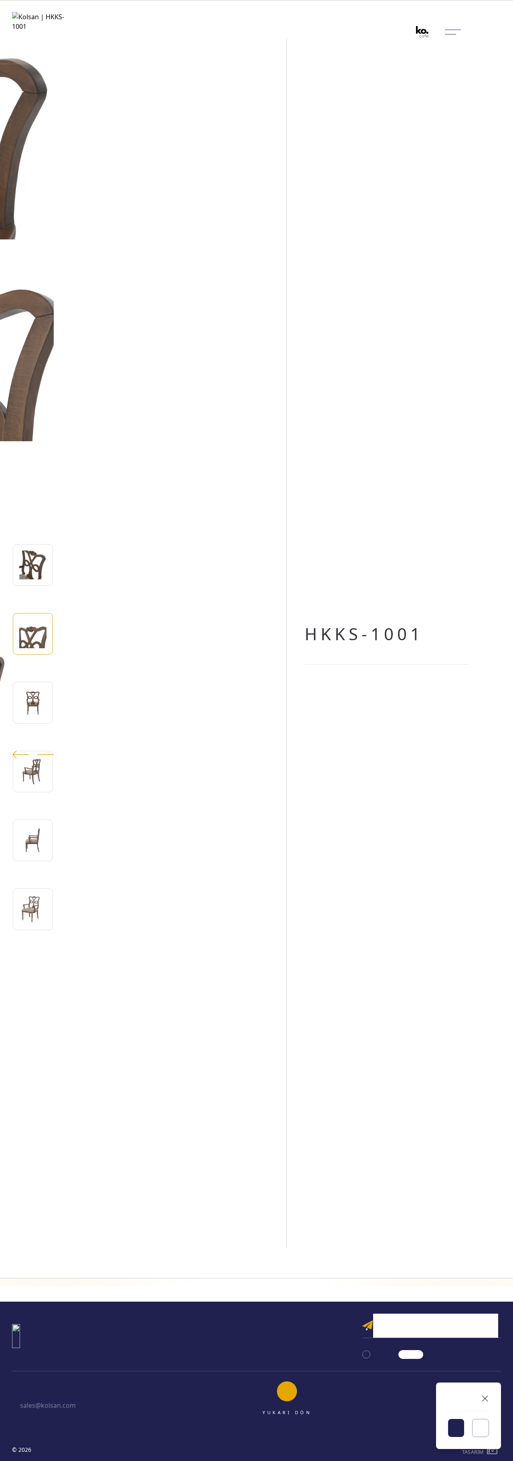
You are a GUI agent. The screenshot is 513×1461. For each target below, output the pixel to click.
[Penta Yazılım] (493, 1449)
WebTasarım (473, 1450)
